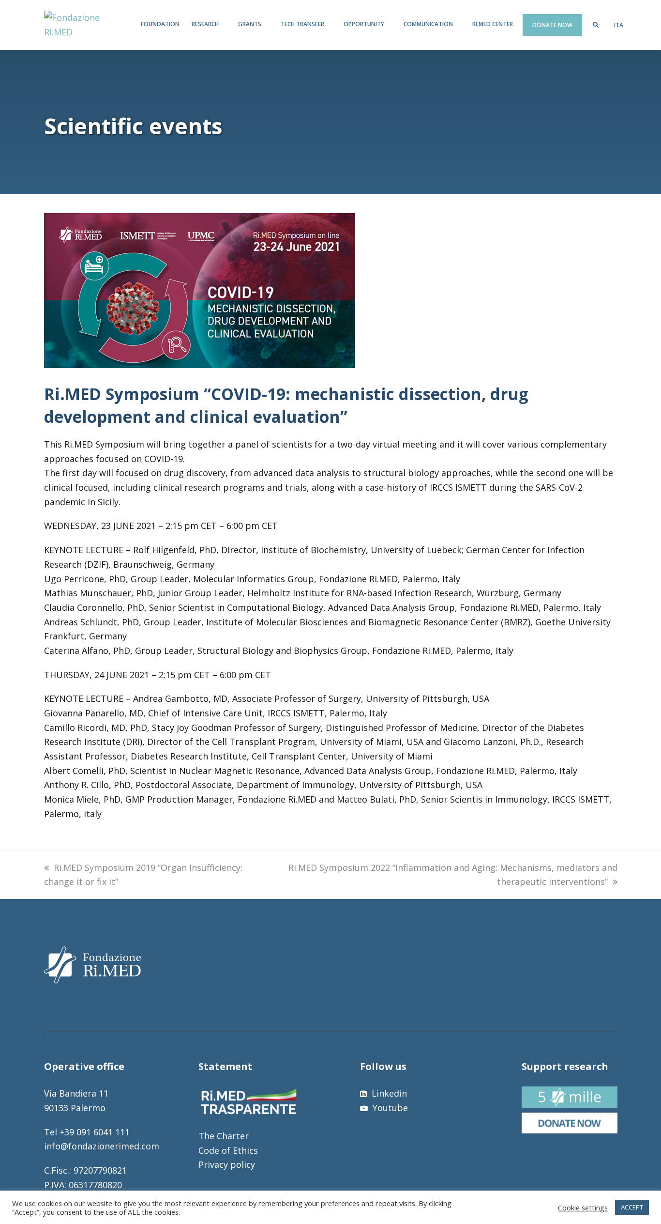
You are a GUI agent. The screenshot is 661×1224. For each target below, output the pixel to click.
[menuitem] (618, 25)
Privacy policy (226, 1164)
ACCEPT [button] (632, 1207)
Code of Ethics (228, 1150)
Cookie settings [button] (583, 1207)
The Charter (223, 1136)
